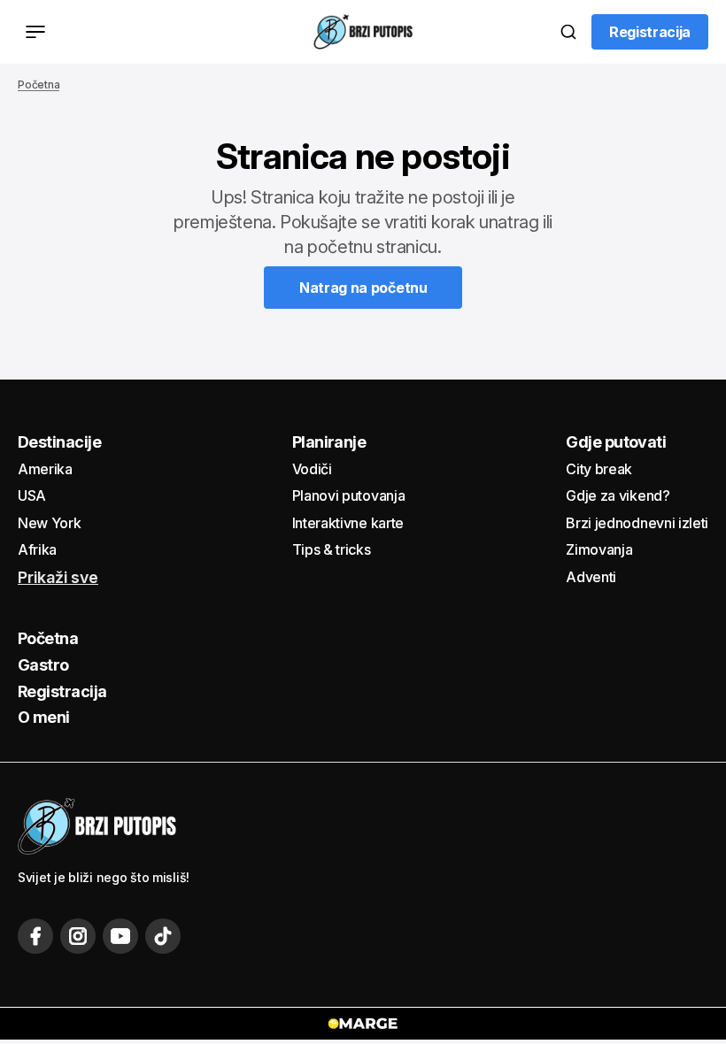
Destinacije (59, 442)
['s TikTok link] (163, 936)
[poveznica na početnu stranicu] (363, 32)
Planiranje (329, 442)
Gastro (43, 665)
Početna (38, 84)
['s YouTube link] (120, 936)
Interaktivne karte (348, 523)
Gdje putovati (616, 442)
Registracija (62, 691)
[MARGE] (363, 1024)
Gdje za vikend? (617, 495)
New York (49, 523)
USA (32, 495)
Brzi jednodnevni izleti (637, 523)
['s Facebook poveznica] (35, 936)
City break (599, 469)
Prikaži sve (58, 578)
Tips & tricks (331, 549)
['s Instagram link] (78, 936)
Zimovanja (599, 549)
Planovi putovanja (348, 495)
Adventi (591, 577)
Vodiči (312, 469)
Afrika (37, 549)
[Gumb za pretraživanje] (568, 32)
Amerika (45, 469)
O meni (44, 717)
